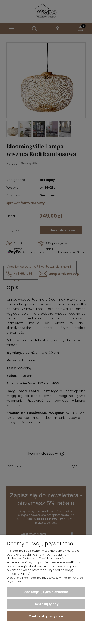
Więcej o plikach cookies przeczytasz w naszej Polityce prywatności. (45, 580)
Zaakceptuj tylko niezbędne (46, 592)
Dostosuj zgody (46, 604)
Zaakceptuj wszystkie (46, 616)
